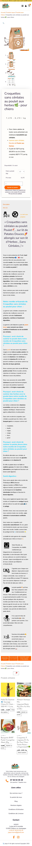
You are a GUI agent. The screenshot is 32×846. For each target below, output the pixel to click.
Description (6, 204)
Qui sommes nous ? (16, 793)
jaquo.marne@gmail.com (16, 832)
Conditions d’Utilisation (16, 809)
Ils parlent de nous (16, 797)
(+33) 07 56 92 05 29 (16, 830)
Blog (16, 801)
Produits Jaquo (10, 12)
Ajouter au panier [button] (22, 713)
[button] (3, 23)
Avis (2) (5, 207)
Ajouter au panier (12, 187)
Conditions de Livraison (16, 813)
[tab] (15, 204)
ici (22, 539)
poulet (8, 349)
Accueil (3, 12)
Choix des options (8, 711)
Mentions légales (16, 805)
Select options (22, 752)
